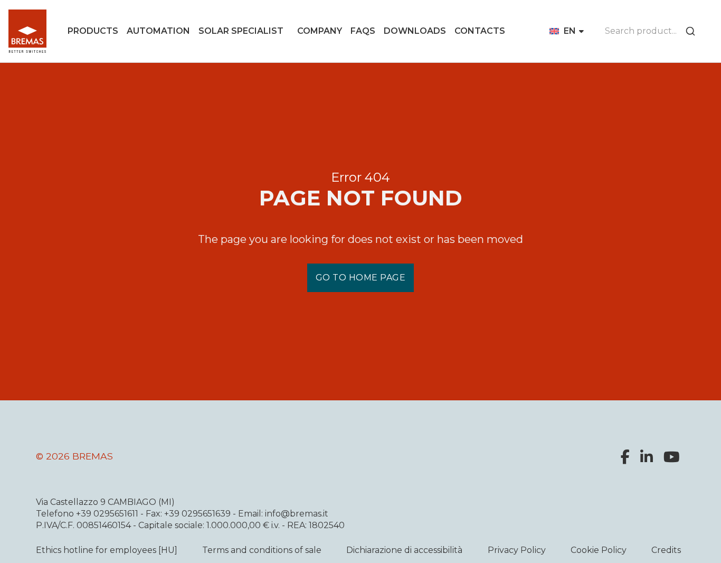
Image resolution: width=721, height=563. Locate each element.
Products (93, 31)
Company (319, 31)
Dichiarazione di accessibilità (404, 550)
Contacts (479, 31)
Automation (158, 31)
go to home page (361, 278)
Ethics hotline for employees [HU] (106, 550)
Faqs (362, 31)
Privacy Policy (517, 550)
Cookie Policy (599, 550)
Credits (666, 550)
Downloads (415, 31)
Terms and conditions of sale (261, 550)
